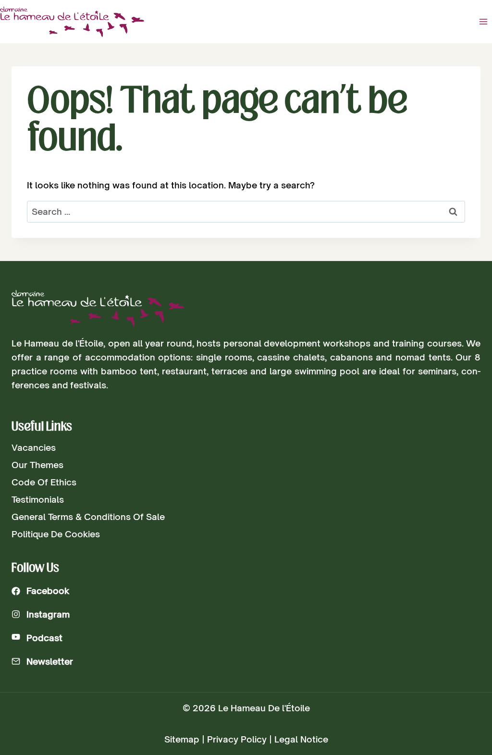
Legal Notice (301, 739)
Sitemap (181, 739)
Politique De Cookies (56, 534)
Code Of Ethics (44, 482)
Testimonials (38, 499)
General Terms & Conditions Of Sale (88, 516)
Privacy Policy (237, 739)
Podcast (44, 637)
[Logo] (98, 308)
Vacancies (34, 447)
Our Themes (37, 464)
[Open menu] (483, 21)
